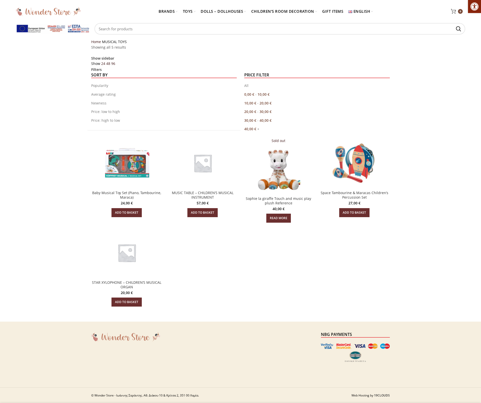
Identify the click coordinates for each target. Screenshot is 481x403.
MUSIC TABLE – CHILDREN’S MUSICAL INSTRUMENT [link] (202, 195)
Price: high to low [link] (105, 120)
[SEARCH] (458, 29)
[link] (474, 6)
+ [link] (251, 128)
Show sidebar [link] (102, 58)
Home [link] (96, 41)
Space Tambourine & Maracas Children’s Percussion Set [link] (354, 195)
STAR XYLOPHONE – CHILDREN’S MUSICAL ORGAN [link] (126, 284)
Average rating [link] (103, 94)
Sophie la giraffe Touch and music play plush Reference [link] (278, 200)
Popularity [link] (99, 85)
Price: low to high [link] (105, 111)
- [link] (257, 94)
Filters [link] (96, 69)
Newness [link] (98, 103)
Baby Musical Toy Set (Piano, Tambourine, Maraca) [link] (126, 195)
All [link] (246, 85)
